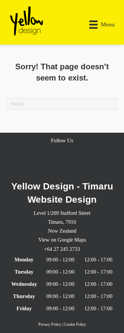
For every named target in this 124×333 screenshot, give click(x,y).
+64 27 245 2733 (62, 249)
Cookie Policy (75, 324)
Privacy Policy (49, 324)
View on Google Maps (62, 240)
